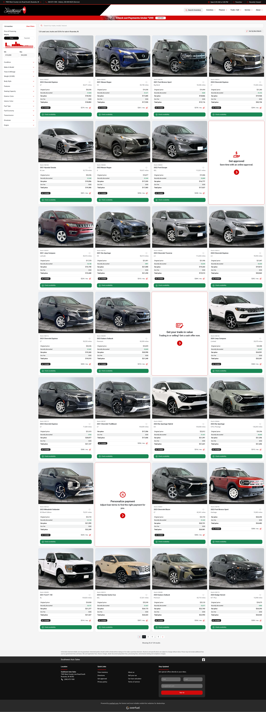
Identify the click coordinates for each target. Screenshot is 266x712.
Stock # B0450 (44, 592)
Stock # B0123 (44, 507)
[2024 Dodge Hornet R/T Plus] (236, 569)
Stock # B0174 (215, 592)
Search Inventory (194, 10)
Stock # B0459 (101, 336)
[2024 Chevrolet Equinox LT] (236, 56)
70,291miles (87, 512)
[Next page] (163, 636)
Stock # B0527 (44, 79)
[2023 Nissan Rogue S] (122, 141)
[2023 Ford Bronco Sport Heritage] (236, 483)
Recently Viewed (255, 2)
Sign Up (181, 692)
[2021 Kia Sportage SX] (122, 227)
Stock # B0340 (101, 165)
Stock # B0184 (44, 165)
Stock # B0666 (215, 421)
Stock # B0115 (44, 421)
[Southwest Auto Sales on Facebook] (202, 659)
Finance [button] (222, 10)
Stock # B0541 (101, 79)
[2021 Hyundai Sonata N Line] (65, 141)
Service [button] (247, 10)
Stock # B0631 (158, 421)
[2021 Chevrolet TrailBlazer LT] (122, 398)
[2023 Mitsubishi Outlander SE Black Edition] (65, 483)
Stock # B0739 (158, 79)
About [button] (258, 10)
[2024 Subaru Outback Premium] (179, 569)
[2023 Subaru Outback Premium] (122, 312)
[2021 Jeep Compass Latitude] (65, 227)
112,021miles (201, 170)
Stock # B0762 (101, 250)
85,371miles (87, 85)
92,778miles (87, 170)
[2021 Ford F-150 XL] (65, 569)
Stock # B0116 (44, 336)
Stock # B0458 (158, 592)
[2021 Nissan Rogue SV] (122, 56)
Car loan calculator (134, 679)
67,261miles (144, 598)
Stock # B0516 (215, 79)
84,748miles (144, 85)
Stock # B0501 (158, 507)
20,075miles (258, 341)
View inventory (103, 672)
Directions (101, 675)
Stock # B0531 (44, 250)
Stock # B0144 (215, 336)
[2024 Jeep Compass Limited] (236, 312)
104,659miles (144, 427)
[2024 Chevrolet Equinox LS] (236, 227)
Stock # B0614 (215, 250)
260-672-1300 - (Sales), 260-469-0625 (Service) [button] (64, 2)
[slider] (4, 48)
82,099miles (144, 341)
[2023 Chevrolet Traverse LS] (179, 227)
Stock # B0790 (215, 507)
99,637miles (144, 170)
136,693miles (257, 427)
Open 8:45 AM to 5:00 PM (219, 2)
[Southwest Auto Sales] (14, 10)
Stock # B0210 (101, 592)
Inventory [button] (209, 10)
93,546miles (201, 85)
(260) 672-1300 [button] (69, 679)
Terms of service (134, 682)
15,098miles (258, 598)
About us (131, 672)
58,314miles (144, 256)
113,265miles (201, 256)
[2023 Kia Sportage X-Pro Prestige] (236, 398)
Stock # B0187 (101, 421)
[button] (23, 2)
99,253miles (87, 341)
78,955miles (258, 256)
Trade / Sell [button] (234, 10)
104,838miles (201, 427)
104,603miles (87, 598)
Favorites (238, 2)
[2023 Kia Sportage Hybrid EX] (179, 398)
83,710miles (201, 598)
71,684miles (87, 427)
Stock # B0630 (158, 250)
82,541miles (201, 512)
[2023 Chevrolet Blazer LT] (179, 483)
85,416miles (87, 256)
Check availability (50, 114)
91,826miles (258, 85)
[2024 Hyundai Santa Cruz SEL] (122, 569)
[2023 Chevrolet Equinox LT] (65, 56)
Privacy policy (102, 682)
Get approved (102, 679)
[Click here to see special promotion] (133, 18)
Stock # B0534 (158, 165)
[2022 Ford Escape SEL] (179, 141)
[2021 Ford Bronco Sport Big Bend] (179, 56)
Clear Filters (30, 26)
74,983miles (258, 512)
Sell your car (132, 675)
